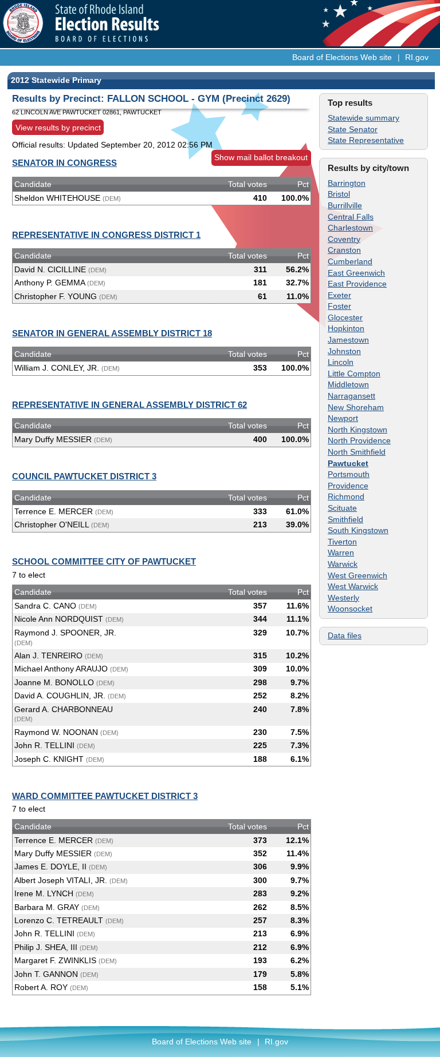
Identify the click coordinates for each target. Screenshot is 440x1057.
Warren (341, 552)
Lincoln (340, 362)
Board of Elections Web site (342, 57)
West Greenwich (357, 575)
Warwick (343, 564)
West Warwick (353, 586)
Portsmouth (349, 474)
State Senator (353, 129)
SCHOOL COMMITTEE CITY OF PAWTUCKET (104, 561)
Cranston (344, 250)
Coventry (344, 239)
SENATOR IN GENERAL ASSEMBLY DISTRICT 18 (112, 333)
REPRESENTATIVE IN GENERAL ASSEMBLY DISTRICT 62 (129, 405)
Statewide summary (363, 117)
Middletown (348, 384)
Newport (343, 418)
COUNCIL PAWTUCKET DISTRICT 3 (84, 476)
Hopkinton (346, 328)
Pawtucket (348, 463)
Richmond (346, 496)
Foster (339, 306)
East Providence (357, 283)
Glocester (345, 317)
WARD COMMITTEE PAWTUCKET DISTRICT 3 (105, 796)
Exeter (339, 295)
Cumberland (350, 261)
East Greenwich (356, 272)
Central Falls (351, 216)
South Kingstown (358, 530)
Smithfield (345, 519)
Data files (345, 635)
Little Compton (354, 373)
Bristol (339, 193)
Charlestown (350, 227)
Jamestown (348, 339)
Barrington (347, 183)
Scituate (342, 507)
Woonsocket (350, 608)
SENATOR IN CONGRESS (64, 163)
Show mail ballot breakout (261, 157)
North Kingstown (357, 429)
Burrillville (345, 205)
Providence (348, 485)
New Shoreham (356, 407)
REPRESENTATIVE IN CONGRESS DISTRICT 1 (106, 235)
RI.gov (417, 57)
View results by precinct (58, 127)
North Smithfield (357, 451)
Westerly (343, 597)
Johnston (344, 351)
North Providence (359, 440)
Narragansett (351, 395)
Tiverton (342, 541)
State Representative (366, 140)
